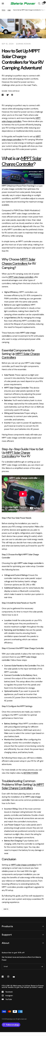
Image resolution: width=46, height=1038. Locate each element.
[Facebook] (4, 976)
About (5, 942)
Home (3, 10)
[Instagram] (10, 976)
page (9, 10)
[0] (42, 3)
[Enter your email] (42, 966)
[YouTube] (15, 977)
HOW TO (6, 909)
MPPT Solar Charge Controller (21, 161)
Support (7, 934)
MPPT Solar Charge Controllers (18, 261)
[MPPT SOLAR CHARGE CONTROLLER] (23, 176)
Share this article (11, 91)
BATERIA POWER (31, 773)
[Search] (39, 3)
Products (7, 926)
